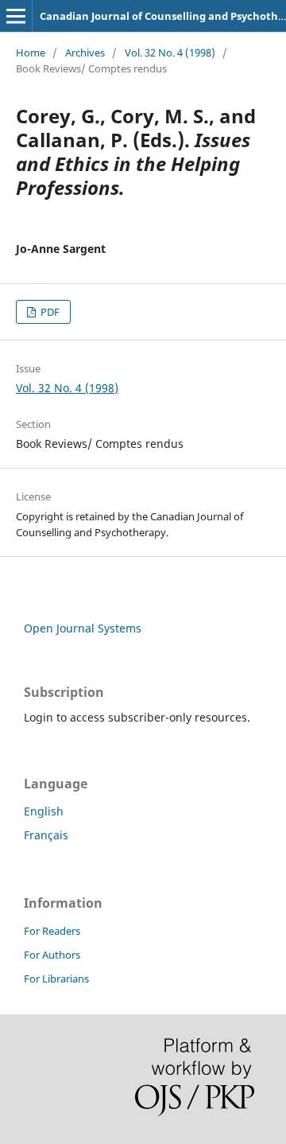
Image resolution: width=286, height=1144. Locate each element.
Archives (85, 52)
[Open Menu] (16, 16)
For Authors (52, 954)
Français (46, 834)
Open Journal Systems (82, 628)
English (44, 811)
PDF (49, 312)
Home (30, 52)
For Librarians (56, 978)
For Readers (52, 931)
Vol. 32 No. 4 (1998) (170, 52)
